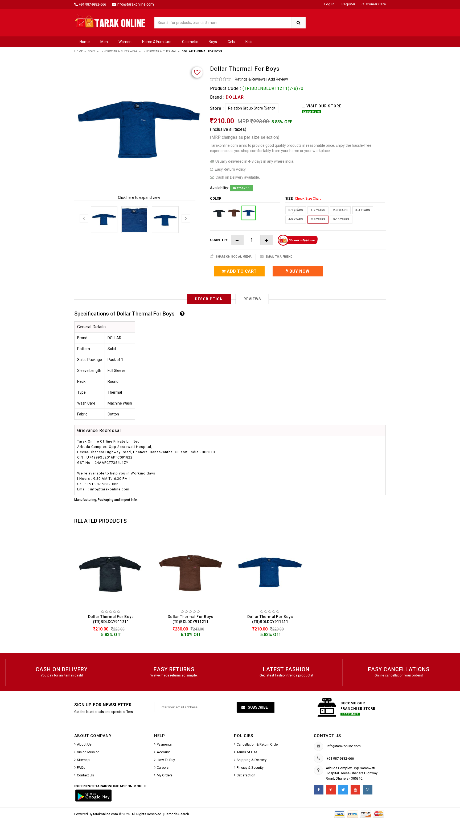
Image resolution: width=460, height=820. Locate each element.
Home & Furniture (156, 42)
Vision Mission (88, 752)
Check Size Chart (308, 198)
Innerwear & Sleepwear (119, 51)
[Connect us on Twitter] (343, 789)
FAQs (81, 767)
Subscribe (257, 707)
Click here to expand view (139, 197)
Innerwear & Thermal (159, 51)
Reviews (252, 299)
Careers (163, 767)
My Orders (164, 775)
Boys (213, 42)
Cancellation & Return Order (258, 744)
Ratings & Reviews (250, 79)
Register (347, 4)
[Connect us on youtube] (355, 789)
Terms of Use (247, 752)
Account (163, 752)
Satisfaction (246, 775)
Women (125, 42)
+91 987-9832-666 (92, 4)
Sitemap (83, 760)
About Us (84, 744)
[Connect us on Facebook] (318, 789)
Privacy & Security (250, 767)
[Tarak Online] (110, 20)
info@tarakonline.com (135, 4)
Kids (248, 42)
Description (209, 299)
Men (104, 42)
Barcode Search (177, 814)
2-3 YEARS (340, 210)
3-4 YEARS (362, 210)
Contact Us (85, 775)
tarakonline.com (106, 814)
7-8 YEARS (318, 219)
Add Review (278, 79)
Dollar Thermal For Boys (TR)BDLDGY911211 (111, 619)
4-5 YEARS (295, 219)
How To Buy (166, 760)
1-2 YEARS (318, 210)
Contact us (327, 735)
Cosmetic (190, 42)
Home (85, 42)
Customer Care (374, 4)
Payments (164, 744)
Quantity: (219, 240)
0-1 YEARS (295, 210)
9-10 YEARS (341, 219)
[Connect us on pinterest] (331, 789)
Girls (231, 42)
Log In (329, 4)
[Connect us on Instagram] (367, 789)
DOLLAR (235, 97)
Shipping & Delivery (251, 760)
